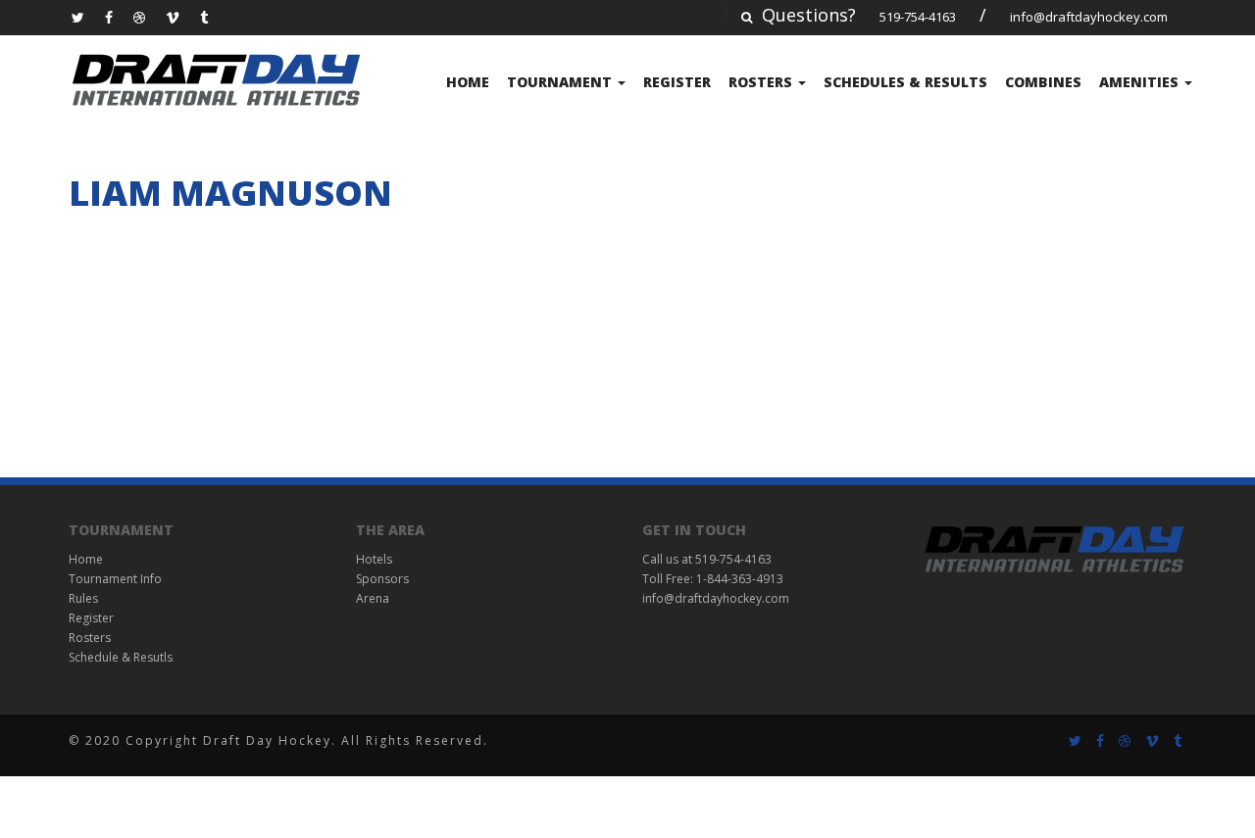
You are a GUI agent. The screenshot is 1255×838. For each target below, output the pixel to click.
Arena (372, 598)
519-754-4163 (917, 16)
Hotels (374, 559)
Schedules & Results (905, 82)
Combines (1043, 82)
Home (467, 82)
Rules (83, 598)
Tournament (561, 82)
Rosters (762, 82)
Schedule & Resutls (121, 657)
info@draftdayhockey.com (1089, 16)
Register (677, 82)
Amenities (1140, 82)
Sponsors (382, 578)
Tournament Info (115, 578)
